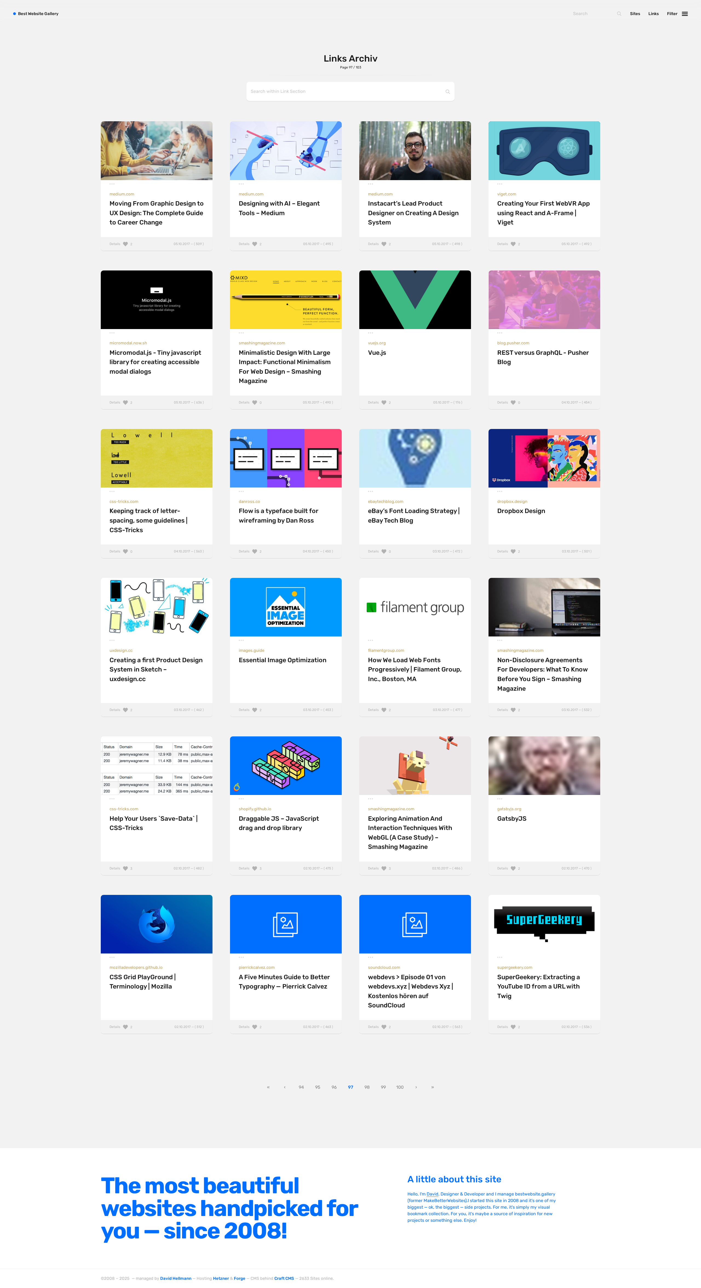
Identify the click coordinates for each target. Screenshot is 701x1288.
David (432, 1194)
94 (301, 1087)
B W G (38, 13)
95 (317, 1087)
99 (383, 1087)
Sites (635, 13)
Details (157, 244)
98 (367, 1087)
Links (653, 13)
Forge (239, 1278)
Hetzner (221, 1278)
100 (400, 1087)
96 (334, 1087)
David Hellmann (175, 1278)
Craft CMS (284, 1278)
